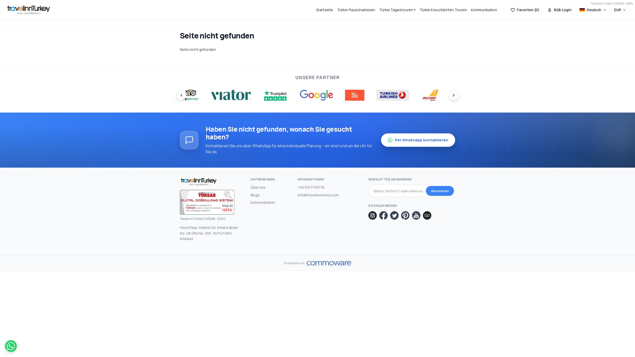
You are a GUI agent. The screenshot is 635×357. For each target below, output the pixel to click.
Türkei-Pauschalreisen (356, 9)
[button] (397, 10)
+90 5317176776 (311, 187)
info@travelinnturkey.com (318, 195)
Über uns (258, 187)
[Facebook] (383, 215)
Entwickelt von (294, 263)
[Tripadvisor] (427, 215)
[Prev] (181, 95)
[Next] (454, 95)
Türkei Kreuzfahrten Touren (443, 9)
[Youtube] (416, 215)
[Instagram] (372, 215)
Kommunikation (484, 9)
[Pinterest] (405, 215)
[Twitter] (394, 215)
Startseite (324, 9)
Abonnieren (440, 191)
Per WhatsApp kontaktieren (421, 140)
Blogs (255, 195)
